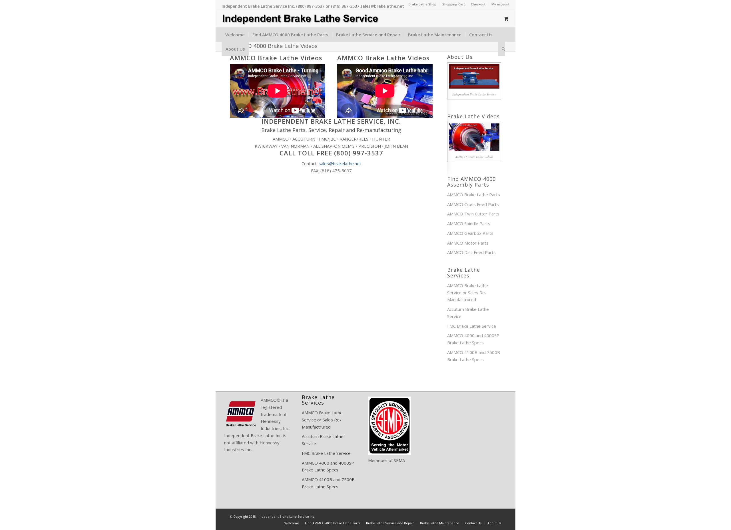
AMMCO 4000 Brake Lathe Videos (274, 46)
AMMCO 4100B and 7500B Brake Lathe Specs (473, 355)
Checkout (478, 4)
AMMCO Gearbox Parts (470, 233)
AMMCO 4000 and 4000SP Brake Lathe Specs (473, 339)
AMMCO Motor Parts (468, 243)
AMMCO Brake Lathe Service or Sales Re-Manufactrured (467, 293)
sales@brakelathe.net (340, 163)
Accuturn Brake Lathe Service (468, 312)
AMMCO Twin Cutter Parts (473, 214)
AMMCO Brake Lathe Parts (473, 194)
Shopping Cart (453, 4)
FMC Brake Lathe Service (471, 326)
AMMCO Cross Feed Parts (473, 204)
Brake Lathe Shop (422, 4)
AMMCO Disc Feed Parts (471, 252)
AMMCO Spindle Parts (468, 223)
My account (500, 4)
